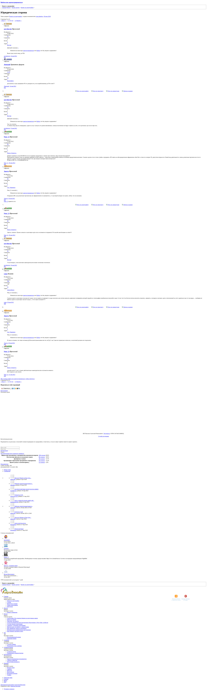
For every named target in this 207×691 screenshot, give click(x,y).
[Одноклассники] (16, 388)
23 (7, 36)
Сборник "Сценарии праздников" (16, 625)
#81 (5, 57)
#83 (5, 129)
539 (8, 281)
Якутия (9, 45)
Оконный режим (11, 638)
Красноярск (10, 80)
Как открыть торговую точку (15, 631)
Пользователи (4, 464)
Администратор (11, 651)
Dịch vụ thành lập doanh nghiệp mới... (24, 500)
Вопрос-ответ (11, 667)
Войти (38, 50)
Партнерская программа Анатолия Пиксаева (13, 684)
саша (5, 302)
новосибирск (10, 290)
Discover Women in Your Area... (23, 478)
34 (7, 78)
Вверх (5, 680)
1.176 (8, 72)
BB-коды (9, 670)
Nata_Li (6, 137)
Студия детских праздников (14, 624)
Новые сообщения (12, 612)
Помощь (6, 663)
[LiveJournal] (19, 388)
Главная (6, 596)
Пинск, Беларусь (11, 153)
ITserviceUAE (14, 496)
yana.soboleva (39, 16)
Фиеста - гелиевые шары (11, 565)
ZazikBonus (13, 490)
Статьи (9, 602)
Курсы (5, 614)
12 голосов (42, 462)
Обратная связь (8, 677)
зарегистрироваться (28, 50)
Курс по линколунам (113, 91)
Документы (106, 433)
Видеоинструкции (12, 673)
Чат (5, 632)
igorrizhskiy (7, 540)
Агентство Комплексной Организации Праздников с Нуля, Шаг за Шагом (27, 622)
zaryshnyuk (8, 29)
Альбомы (6, 640)
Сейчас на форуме (12, 660)
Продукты (10, 606)
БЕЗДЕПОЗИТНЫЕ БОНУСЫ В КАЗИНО (26, 489)
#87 (5, 266)
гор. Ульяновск (11, 187)
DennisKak (13, 524)
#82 (5, 87)
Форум (6, 608)
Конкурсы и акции (12, 603)
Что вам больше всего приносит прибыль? (12, 453)
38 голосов (42, 459)
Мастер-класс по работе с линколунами (18, 627)
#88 (5, 303)
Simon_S (6, 557)
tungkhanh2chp (14, 502)
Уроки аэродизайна (12, 605)
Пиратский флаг (19, 529)
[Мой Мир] (18, 388)
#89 (5, 344)
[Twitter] (14, 388)
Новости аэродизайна (13, 600)
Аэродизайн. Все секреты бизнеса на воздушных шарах (22, 618)
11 (15, 20)
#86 (5, 236)
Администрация (8, 647)
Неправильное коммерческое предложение (19, 630)
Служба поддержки (103, 436)
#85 (5, 200)
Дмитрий (6, 86)
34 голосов (42, 460)
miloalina (12, 485)
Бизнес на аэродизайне (15, 16)
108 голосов (42, 455)
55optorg (6, 548)
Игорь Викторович (9, 574)
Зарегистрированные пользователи (17, 659)
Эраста (6, 171)
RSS (5, 682)
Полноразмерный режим (14, 637)
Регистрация (4, 390)
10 (12, 20)
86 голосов (42, 457)
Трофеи (9, 675)
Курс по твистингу (98, 91)
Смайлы (9, 669)
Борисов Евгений (15, 686)
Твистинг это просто (13, 621)
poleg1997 (13, 479)
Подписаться (4, 450)
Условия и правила (9, 689)
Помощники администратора (15, 653)
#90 (5, 376)
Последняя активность (13, 661)
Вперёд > (19, 20)
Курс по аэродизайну (83, 91)
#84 (5, 164)
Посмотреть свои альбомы (14, 646)
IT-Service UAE (19, 495)
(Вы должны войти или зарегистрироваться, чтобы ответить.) (18, 378)
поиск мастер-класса (20, 523)
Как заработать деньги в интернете (16, 628)
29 (7, 144)
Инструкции (10, 672)
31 (7, 287)
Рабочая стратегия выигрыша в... (24, 483)
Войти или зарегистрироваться (12, 2)
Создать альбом (11, 644)
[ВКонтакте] (12, 388)
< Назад (3, 20)
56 (7, 178)
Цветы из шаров (128, 91)
